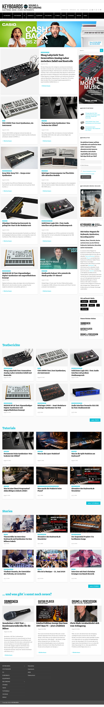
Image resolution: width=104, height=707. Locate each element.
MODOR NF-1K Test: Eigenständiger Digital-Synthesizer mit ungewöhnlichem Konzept (19, 275)
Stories (88, 258)
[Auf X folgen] (98, 10)
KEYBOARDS (7, 15)
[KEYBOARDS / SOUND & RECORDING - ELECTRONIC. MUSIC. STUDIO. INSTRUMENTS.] (21, 7)
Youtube (84, 305)
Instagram (84, 301)
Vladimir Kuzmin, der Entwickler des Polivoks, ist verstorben (17, 572)
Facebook (93, 301)
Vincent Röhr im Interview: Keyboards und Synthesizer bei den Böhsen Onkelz (18, 539)
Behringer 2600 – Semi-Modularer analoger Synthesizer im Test (52, 406)
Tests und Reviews (89, 256)
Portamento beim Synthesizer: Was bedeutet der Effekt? (56, 124)
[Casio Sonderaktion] (52, 34)
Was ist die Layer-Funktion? (49, 453)
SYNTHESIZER (17, 15)
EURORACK (31, 15)
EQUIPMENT (39, 15)
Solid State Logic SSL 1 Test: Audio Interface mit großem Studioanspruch (57, 224)
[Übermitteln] (101, 50)
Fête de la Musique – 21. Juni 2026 (51, 571)
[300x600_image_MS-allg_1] (91, 79)
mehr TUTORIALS (93, 503)
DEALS (85, 15)
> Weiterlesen (45, 86)
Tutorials (91, 270)
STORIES (57, 15)
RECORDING (48, 15)
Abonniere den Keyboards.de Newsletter (82, 489)
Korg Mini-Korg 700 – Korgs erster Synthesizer (16, 174)
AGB (78, 9)
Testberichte (11, 345)
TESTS (63, 15)
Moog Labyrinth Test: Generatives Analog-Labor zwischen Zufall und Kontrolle (57, 58)
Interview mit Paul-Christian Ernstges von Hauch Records (83, 572)
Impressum (73, 9)
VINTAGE (79, 15)
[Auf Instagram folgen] (96, 10)
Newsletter (64, 9)
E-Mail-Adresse (84, 165)
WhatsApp (90, 10)
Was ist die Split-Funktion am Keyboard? (83, 454)
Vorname (83, 159)
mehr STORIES (94, 586)
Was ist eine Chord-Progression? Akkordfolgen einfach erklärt (17, 489)
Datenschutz (84, 9)
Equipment (91, 265)
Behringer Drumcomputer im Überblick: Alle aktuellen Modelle (58, 174)
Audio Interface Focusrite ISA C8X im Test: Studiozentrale (85, 406)
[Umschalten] (24, 666)
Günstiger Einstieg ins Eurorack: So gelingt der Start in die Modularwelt (16, 224)
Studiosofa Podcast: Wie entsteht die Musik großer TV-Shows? (56, 274)
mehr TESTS (95, 420)
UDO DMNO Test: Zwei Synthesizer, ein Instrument (17, 124)
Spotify (92, 10)
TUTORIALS (71, 15)
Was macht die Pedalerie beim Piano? (50, 489)
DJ (24, 15)
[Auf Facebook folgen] (94, 10)
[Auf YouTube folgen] (100, 10)
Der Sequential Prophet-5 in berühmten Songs (82, 538)
